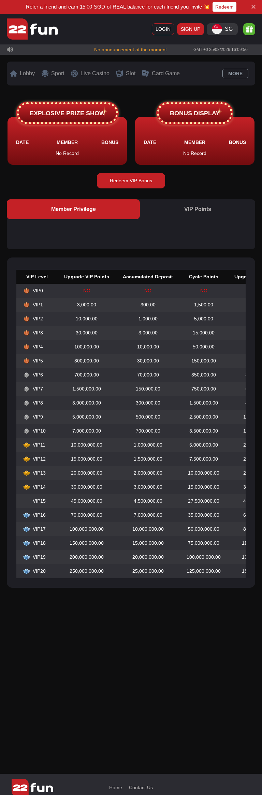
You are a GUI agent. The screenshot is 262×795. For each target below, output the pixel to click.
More (235, 73)
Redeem (224, 7)
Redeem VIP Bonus (131, 180)
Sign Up (190, 29)
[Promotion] (249, 29)
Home (115, 787)
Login (163, 29)
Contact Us (141, 787)
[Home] (32, 29)
